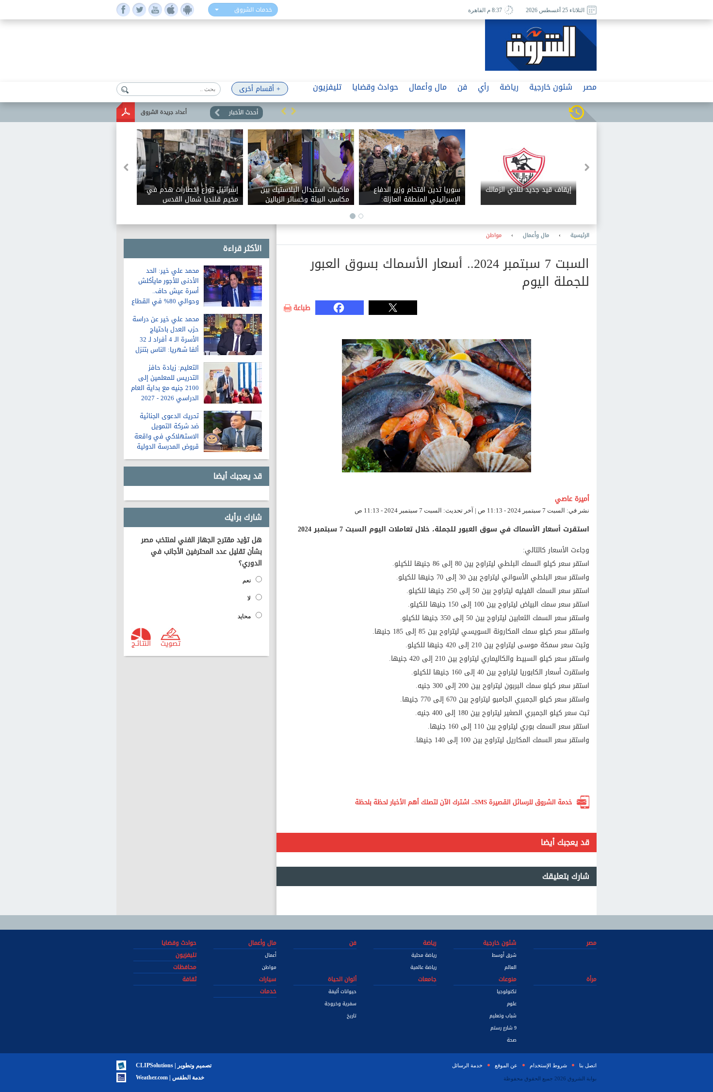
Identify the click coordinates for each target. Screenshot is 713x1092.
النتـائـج (141, 643)
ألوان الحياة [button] (342, 979)
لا (249, 598)
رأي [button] (483, 86)
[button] (283, 111)
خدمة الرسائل (467, 1065)
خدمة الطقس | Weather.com (170, 1077)
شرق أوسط (504, 955)
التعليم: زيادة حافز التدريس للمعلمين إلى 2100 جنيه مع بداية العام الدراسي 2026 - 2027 (165, 382)
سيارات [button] (267, 979)
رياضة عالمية (423, 967)
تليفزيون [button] (327, 86)
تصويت (170, 643)
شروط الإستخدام (548, 1065)
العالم (510, 967)
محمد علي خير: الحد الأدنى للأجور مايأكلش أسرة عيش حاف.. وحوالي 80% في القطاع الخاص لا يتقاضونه (165, 291)
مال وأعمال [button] (428, 86)
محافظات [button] (184, 967)
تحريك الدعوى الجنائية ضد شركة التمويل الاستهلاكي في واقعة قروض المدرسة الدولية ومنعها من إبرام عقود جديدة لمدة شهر (166, 441)
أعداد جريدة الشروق (164, 112)
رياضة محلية (424, 955)
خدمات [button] (268, 991)
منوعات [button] (508, 979)
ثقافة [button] (189, 979)
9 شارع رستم (503, 1027)
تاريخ (351, 1015)
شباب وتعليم (503, 1015)
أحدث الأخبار (243, 112)
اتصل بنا (588, 1065)
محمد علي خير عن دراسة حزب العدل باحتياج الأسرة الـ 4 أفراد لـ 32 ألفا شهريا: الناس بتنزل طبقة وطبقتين (165, 339)
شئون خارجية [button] (550, 86)
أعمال (270, 955)
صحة (512, 1040)
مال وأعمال (536, 235)
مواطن (494, 235)
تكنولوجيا (507, 991)
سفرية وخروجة (340, 1003)
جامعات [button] (427, 979)
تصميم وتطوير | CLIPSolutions (173, 1065)
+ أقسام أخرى (259, 88)
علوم (512, 1003)
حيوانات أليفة (342, 991)
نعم (247, 580)
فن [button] (462, 86)
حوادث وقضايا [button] (375, 86)
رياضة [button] (509, 86)
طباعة (301, 308)
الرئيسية (579, 235)
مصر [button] (590, 86)
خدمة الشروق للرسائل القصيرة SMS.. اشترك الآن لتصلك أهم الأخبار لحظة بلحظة (463, 802)
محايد (244, 616)
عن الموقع (506, 1065)
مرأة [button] (591, 979)
